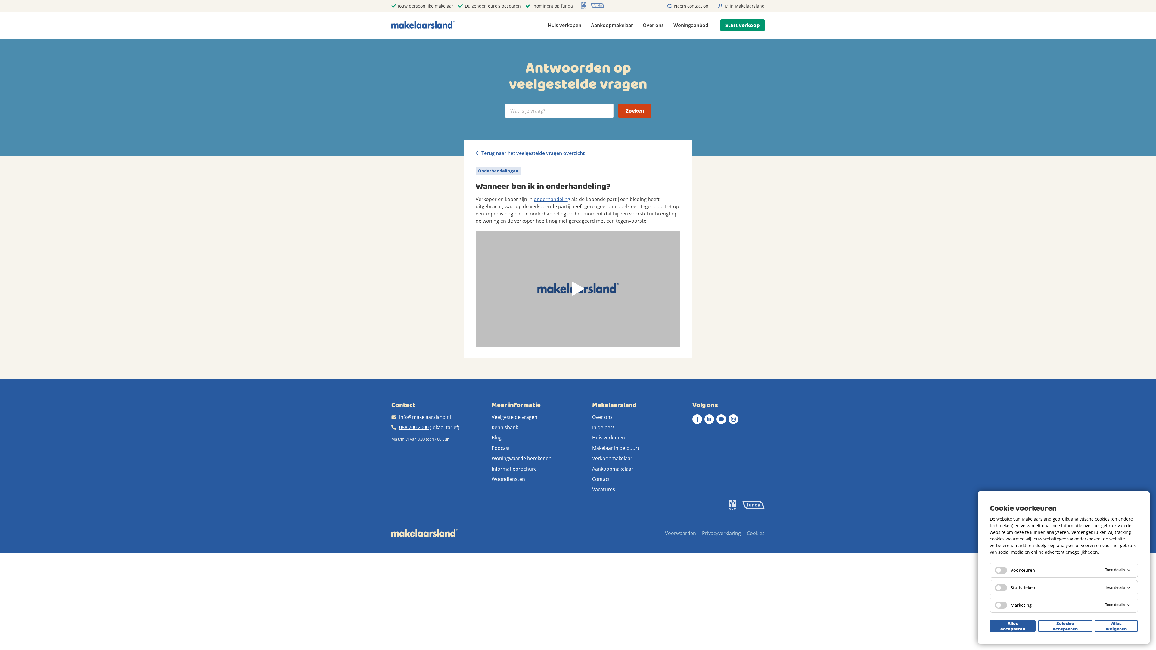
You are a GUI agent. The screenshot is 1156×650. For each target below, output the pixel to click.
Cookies (756, 533)
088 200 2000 (414, 427)
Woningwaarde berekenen (522, 458)
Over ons (653, 25)
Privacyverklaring (721, 533)
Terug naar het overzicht (532, 153)
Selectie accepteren (1065, 626)
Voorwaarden (680, 533)
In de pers (603, 427)
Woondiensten (508, 479)
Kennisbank (505, 427)
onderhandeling (552, 199)
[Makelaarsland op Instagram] (733, 419)
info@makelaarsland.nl (425, 417)
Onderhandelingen (498, 171)
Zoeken (635, 111)
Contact (601, 479)
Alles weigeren (1116, 626)
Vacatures (603, 489)
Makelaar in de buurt (615, 448)
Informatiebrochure (514, 469)
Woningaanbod (690, 25)
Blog (497, 437)
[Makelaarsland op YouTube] (721, 419)
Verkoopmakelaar (612, 458)
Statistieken (1023, 587)
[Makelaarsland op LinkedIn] (709, 419)
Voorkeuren (1023, 570)
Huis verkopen (564, 25)
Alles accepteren (1012, 626)
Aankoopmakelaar (612, 25)
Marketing (1021, 605)
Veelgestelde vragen (514, 417)
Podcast (501, 448)
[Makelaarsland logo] (423, 25)
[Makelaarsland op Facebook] (697, 419)
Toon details (1115, 570)
